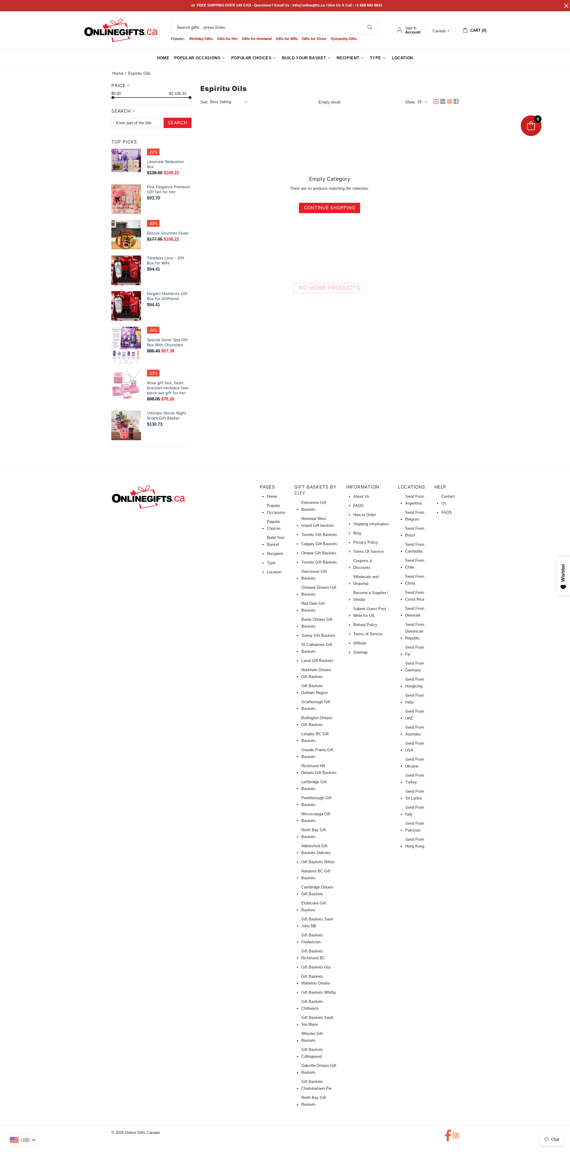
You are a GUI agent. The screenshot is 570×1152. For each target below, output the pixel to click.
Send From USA (414, 746)
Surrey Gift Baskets (318, 635)
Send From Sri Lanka (414, 794)
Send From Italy (414, 810)
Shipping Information (371, 524)
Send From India (414, 698)
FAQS (358, 505)
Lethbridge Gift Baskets (314, 785)
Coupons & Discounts (362, 564)
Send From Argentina (414, 499)
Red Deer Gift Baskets (313, 606)
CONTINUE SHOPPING (329, 207)
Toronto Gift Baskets (319, 534)
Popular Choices (274, 525)
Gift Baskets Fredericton (312, 938)
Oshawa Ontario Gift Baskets (318, 590)
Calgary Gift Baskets (319, 544)
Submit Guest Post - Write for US (371, 612)
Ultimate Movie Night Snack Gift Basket (166, 415)
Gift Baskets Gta (315, 967)
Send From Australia (414, 730)
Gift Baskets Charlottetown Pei (316, 1085)
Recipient (275, 553)
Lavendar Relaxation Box (165, 164)
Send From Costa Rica (414, 595)
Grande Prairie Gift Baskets (317, 753)
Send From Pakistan (414, 826)
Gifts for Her (227, 39)
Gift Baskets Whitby (318, 992)
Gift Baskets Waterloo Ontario (315, 979)
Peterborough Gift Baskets (316, 801)
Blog (357, 533)
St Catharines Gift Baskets (316, 648)
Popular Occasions (276, 509)
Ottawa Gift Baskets (318, 553)
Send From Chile (414, 563)
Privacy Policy (365, 542)
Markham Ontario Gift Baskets (316, 673)
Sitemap (360, 652)
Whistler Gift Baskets (312, 1037)
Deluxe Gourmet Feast (168, 233)
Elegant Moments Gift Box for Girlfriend (167, 296)
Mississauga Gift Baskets (315, 817)
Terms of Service (368, 634)
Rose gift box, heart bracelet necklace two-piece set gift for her (168, 387)
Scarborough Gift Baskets (315, 705)
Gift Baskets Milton (318, 862)
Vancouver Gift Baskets (314, 574)
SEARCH (177, 122)
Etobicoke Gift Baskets (313, 906)
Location (274, 572)
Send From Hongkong (414, 682)
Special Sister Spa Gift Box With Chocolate (167, 342)
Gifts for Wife (287, 39)
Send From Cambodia (414, 547)
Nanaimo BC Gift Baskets (315, 874)
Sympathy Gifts (344, 39)
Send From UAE (414, 714)
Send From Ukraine (414, 762)
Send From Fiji (414, 650)
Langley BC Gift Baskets (315, 737)
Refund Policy (365, 625)
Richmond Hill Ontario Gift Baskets (319, 769)
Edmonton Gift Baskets (313, 506)
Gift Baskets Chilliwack (312, 1005)
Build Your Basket (275, 541)
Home (118, 73)
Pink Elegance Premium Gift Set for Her (168, 189)
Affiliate (359, 643)
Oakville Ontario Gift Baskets (318, 1069)
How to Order (364, 515)
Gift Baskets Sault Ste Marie (317, 1021)
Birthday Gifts (201, 39)
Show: (410, 102)
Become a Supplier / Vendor (370, 596)
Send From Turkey (414, 778)
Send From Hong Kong (414, 842)
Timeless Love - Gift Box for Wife (165, 260)
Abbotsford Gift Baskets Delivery (316, 849)
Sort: (204, 102)
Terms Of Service (368, 551)
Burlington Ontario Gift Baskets (316, 721)
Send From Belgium (414, 515)
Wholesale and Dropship (366, 580)
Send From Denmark (414, 612)
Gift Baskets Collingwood (312, 1053)
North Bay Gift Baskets (313, 833)
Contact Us (448, 499)
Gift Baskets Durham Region (314, 689)
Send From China (414, 579)
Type (271, 563)
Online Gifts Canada (121, 30)
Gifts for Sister (314, 39)
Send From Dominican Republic (414, 631)
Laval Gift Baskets (317, 660)
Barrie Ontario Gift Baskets (316, 622)
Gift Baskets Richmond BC (313, 954)
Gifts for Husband (257, 39)
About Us (361, 496)
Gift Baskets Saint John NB (317, 922)
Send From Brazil (414, 531)
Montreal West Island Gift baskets (317, 522)
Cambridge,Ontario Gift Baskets (317, 890)
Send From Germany (414, 666)
